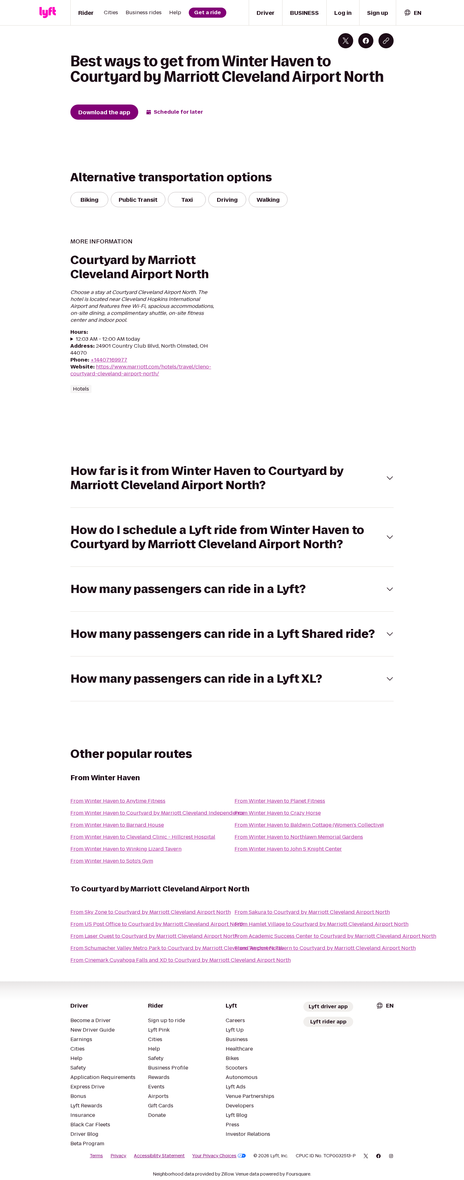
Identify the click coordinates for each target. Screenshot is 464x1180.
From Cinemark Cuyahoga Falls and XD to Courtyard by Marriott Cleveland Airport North (180, 960)
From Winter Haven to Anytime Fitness (117, 801)
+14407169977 (109, 359)
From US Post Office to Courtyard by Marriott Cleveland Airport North (157, 924)
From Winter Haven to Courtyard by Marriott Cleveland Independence (157, 813)
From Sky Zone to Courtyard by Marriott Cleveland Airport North (150, 912)
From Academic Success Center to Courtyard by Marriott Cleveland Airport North (335, 936)
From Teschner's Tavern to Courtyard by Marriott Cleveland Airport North (325, 948)
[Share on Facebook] (365, 40)
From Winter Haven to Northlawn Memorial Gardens (299, 837)
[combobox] (412, 13)
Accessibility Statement (159, 1156)
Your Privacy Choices (214, 1156)
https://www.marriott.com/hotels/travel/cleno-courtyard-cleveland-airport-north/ (140, 370)
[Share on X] (345, 40)
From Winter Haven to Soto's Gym (111, 861)
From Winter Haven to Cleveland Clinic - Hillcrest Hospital (142, 837)
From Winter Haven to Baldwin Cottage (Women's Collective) (309, 825)
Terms (96, 1156)
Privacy (118, 1156)
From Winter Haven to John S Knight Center (288, 849)
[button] (232, 478)
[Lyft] (48, 13)
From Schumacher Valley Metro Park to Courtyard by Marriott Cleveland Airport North (177, 948)
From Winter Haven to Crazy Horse (278, 813)
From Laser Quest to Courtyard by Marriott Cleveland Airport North (154, 936)
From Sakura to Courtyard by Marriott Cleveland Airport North (312, 912)
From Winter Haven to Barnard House (117, 825)
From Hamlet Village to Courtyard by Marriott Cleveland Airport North (321, 924)
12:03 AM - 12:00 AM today (108, 339)
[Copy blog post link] (386, 40)
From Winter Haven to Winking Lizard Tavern (125, 849)
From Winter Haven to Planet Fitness (280, 801)
